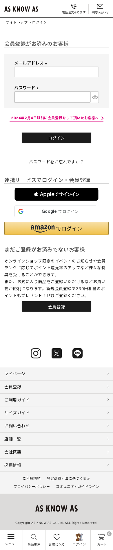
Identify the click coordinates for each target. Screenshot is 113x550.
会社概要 (12, 451)
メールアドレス (31, 62)
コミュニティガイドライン (77, 486)
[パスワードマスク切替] (95, 97)
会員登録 (12, 386)
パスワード (27, 87)
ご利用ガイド (17, 399)
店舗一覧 (12, 438)
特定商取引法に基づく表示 (69, 478)
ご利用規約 (32, 478)
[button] (56, 194)
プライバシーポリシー (32, 486)
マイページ (14, 373)
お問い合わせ (17, 425)
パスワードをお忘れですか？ (56, 161)
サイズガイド (17, 412)
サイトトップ (17, 22)
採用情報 (12, 464)
